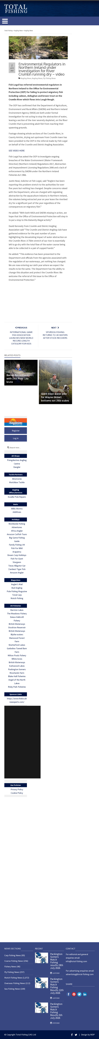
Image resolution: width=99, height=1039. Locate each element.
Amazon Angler (17, 572)
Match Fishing (17, 598)
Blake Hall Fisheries (17, 676)
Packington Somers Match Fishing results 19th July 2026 (56, 961)
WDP (92, 1034)
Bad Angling (16, 587)
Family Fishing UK (17, 544)
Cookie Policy (17, 793)
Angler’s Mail (17, 584)
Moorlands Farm (17, 672)
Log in (15, 438)
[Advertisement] (22, 742)
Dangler (16, 467)
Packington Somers (17, 669)
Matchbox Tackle (17, 482)
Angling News (26, 78)
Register (16, 430)
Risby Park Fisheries (17, 686)
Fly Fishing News (49, 78)
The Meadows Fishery (17, 613)
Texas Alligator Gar (16, 565)
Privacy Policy (17, 789)
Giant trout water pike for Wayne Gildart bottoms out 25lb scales (55, 397)
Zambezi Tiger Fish (16, 569)
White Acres (17, 658)
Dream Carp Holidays (16, 555)
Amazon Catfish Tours (17, 534)
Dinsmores (17, 478)
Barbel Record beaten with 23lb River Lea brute (19, 378)
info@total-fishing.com (76, 961)
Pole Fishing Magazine (17, 591)
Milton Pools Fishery (17, 655)
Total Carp (17, 594)
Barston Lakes (16, 610)
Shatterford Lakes (17, 644)
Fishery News (10, 966)
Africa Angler (17, 530)
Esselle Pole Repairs (17, 496)
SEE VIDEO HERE (17, 150)
